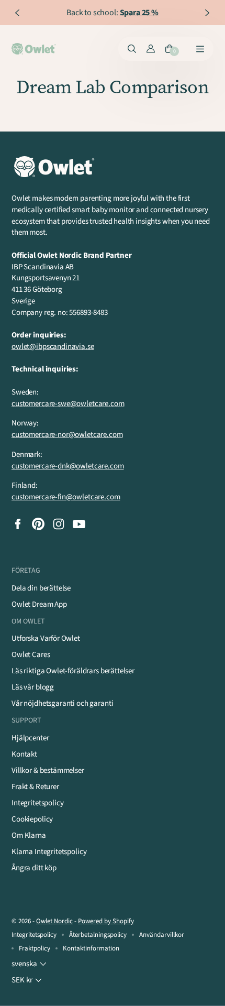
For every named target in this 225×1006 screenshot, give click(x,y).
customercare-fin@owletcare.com (66, 496)
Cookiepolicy (32, 819)
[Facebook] (18, 524)
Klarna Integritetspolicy (49, 851)
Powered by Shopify (106, 921)
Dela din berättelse (41, 588)
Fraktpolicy (34, 948)
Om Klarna (29, 835)
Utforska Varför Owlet (46, 638)
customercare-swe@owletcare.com (68, 403)
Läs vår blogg (33, 687)
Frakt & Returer (35, 786)
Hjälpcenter (30, 737)
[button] (30, 964)
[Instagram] (58, 524)
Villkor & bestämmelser (48, 770)
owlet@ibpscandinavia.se (53, 346)
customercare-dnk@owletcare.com (68, 466)
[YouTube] (79, 524)
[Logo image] (35, 48)
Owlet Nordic (54, 921)
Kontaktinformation (91, 948)
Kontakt (24, 754)
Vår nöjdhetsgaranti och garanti (62, 703)
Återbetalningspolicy (98, 935)
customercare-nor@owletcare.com (67, 434)
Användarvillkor (161, 935)
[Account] (150, 48)
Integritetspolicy (37, 802)
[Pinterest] (38, 524)
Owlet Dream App (39, 604)
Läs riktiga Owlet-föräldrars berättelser (73, 670)
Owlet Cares (31, 654)
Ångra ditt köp (34, 867)
